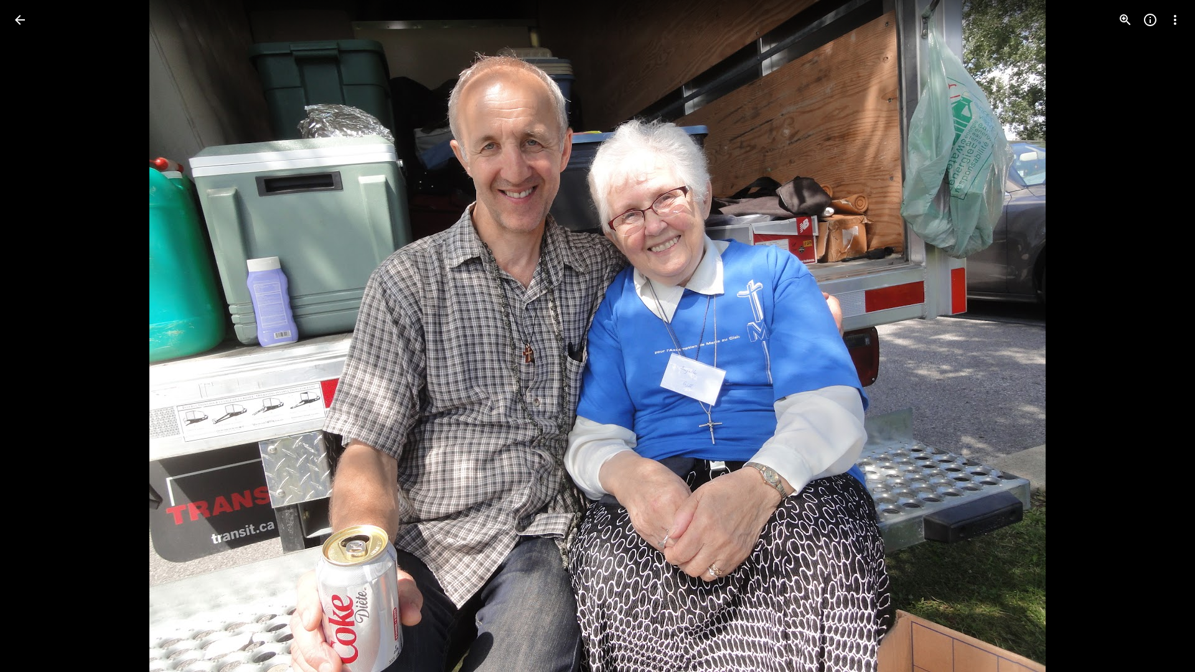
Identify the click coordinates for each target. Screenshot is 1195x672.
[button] (34, 336)
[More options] (1175, 19)
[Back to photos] (20, 20)
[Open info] (1150, 19)
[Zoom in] (1125, 19)
